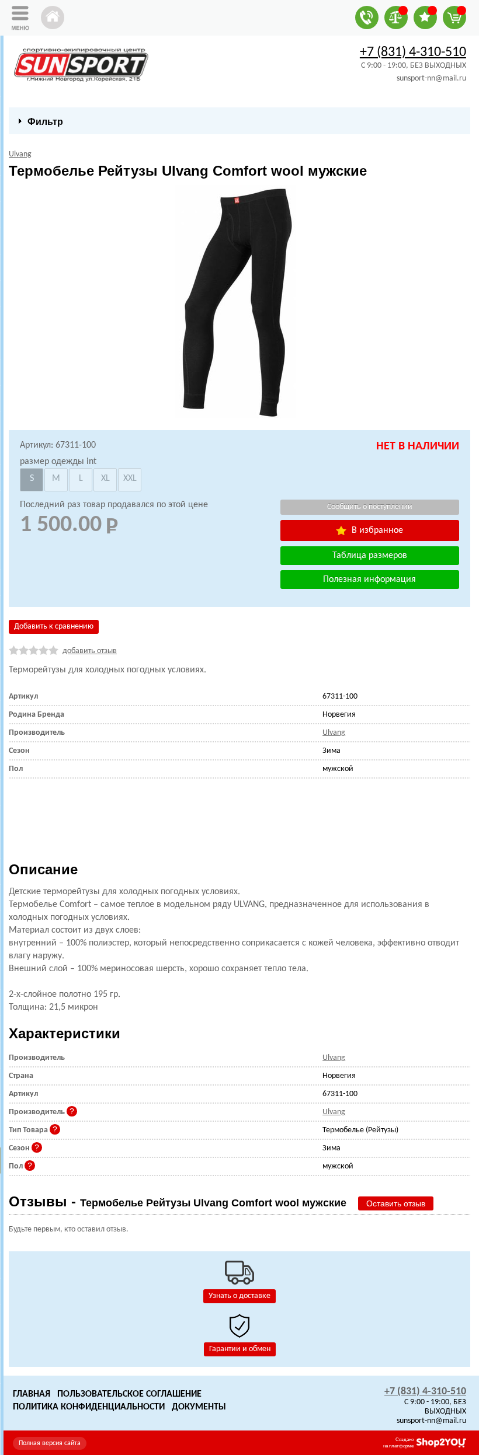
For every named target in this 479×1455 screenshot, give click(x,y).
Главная (31, 1394)
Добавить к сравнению (53, 626)
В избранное (376, 530)
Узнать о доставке (239, 1296)
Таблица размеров (369, 555)
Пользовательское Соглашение (129, 1394)
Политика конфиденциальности (89, 1407)
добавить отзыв (90, 651)
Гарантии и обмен (239, 1349)
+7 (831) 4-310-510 (413, 53)
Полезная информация (369, 579)
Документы (199, 1407)
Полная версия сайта (50, 1443)
